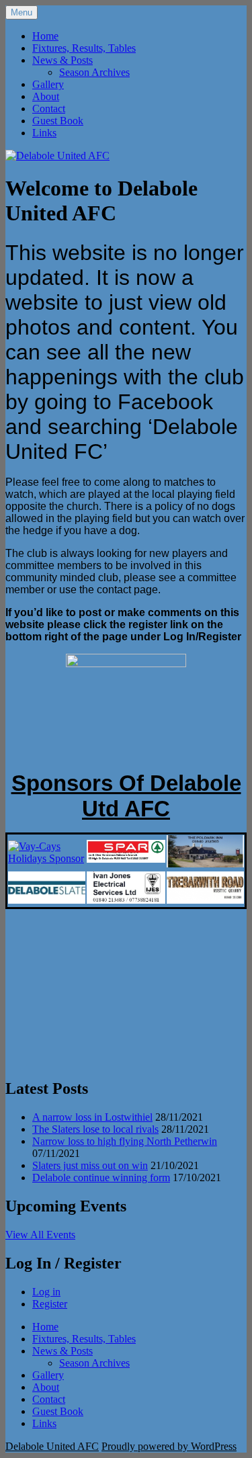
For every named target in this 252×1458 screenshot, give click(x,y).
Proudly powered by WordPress (169, 1446)
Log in (46, 1291)
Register (49, 1304)
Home (45, 36)
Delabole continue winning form (101, 1177)
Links (44, 132)
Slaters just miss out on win (90, 1165)
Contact (48, 108)
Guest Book (57, 120)
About (45, 96)
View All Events (40, 1234)
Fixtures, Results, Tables (84, 48)
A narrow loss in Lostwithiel (92, 1117)
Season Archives (94, 72)
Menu (21, 12)
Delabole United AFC (52, 1446)
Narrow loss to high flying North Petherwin (124, 1141)
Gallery (48, 84)
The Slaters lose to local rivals (95, 1129)
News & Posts (62, 60)
